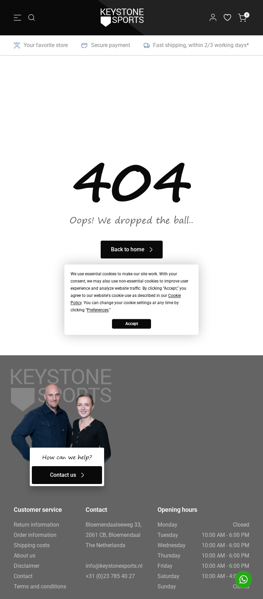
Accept (131, 323)
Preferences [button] (98, 310)
